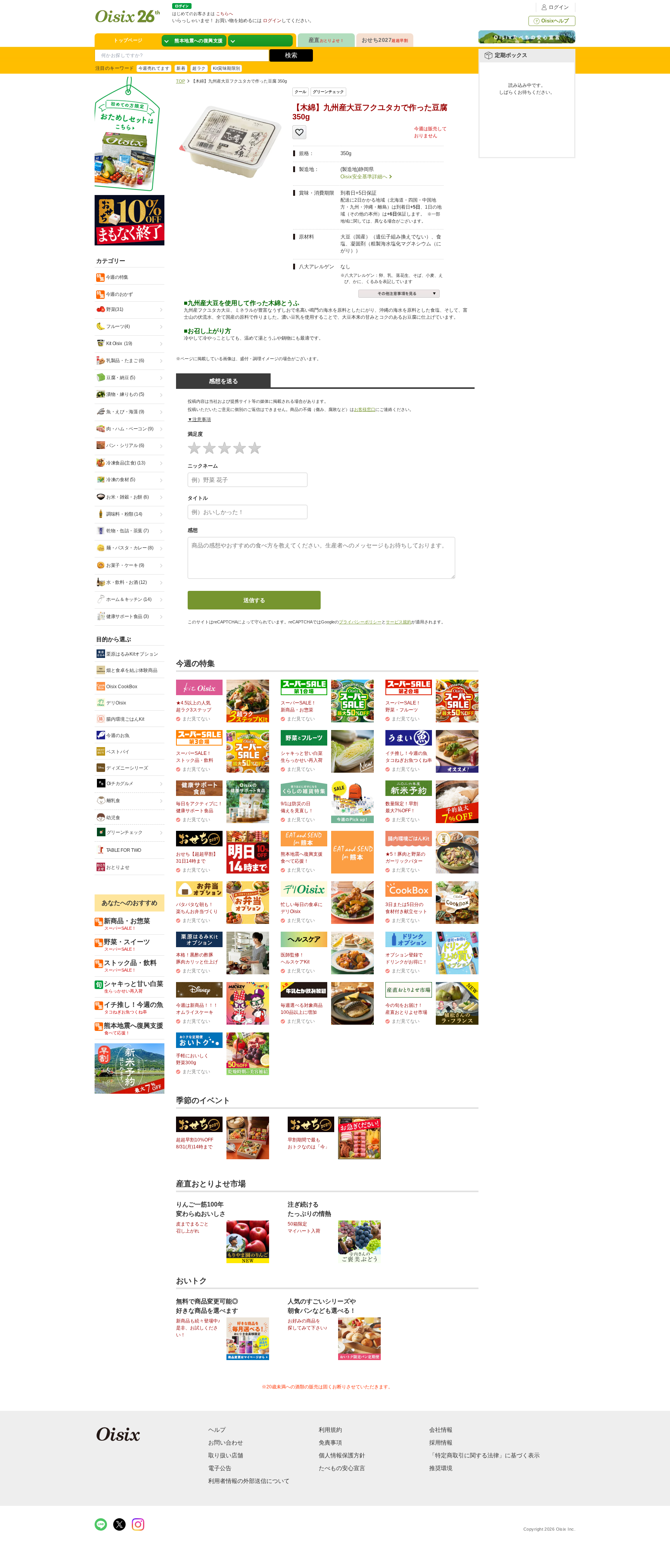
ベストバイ (117, 751)
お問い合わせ (225, 1442)
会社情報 (440, 1429)
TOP (180, 81)
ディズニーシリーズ (126, 768)
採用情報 (440, 1442)
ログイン (559, 7)
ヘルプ (217, 1429)
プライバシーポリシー (360, 622)
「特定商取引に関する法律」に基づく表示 (484, 1455)
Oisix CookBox (121, 686)
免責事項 (330, 1442)
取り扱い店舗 (225, 1455)
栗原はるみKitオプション (131, 654)
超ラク (198, 68)
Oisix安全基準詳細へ (363, 177)
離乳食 (112, 800)
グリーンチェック (124, 832)
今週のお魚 (117, 735)
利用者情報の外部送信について (249, 1481)
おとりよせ (117, 867)
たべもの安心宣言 (342, 1468)
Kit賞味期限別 (226, 68)
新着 (180, 68)
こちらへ (224, 13)
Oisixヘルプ (555, 21)
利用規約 (330, 1429)
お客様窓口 (364, 409)
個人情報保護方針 (342, 1455)
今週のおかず (119, 294)
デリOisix (115, 703)
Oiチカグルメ (119, 783)
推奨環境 (440, 1468)
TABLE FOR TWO (123, 850)
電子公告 (219, 1468)
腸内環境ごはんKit (124, 719)
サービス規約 (398, 622)
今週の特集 (116, 277)
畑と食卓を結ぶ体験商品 (131, 670)
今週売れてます (153, 68)
